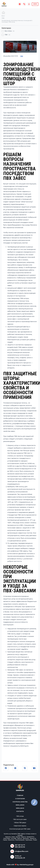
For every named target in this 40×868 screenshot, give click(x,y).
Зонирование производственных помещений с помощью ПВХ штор (17, 21)
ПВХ (3, 18)
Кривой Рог (30, 837)
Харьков (8, 837)
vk (15, 768)
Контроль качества (20, 802)
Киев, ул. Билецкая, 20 (20, 857)
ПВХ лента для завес (20, 819)
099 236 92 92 (20, 847)
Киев (13, 837)
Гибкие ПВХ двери (20, 822)
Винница (26, 838)
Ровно (35, 840)
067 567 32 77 (20, 845)
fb (6, 768)
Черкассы (33, 838)
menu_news (20, 805)
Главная (20, 795)
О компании (20, 798)
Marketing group (26, 865)
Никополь (11, 840)
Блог (3, 16)
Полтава (13, 838)
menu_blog (20, 808)
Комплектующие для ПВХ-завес (20, 829)
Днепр (18, 837)
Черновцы (28, 840)
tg (25, 768)
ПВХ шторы (20, 816)
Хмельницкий (19, 840)
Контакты (20, 811)
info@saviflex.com (21, 851)
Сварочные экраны (20, 826)
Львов (5, 840)
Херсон (19, 838)
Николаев (6, 838)
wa (34, 768)
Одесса (23, 837)
